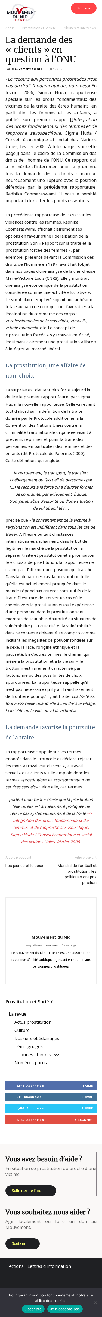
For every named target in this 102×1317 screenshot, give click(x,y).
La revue (17, 1014)
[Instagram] (39, 976)
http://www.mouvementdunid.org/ (51, 945)
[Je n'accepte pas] (95, 1302)
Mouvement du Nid (27, 69)
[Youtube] (73, 976)
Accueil (10, 28)
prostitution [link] (17, 243)
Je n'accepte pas (65, 1309)
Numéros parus (30, 1063)
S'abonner (84, 1120)
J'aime (88, 1085)
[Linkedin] (51, 976)
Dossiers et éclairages (36, 1038)
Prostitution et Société (39, 28)
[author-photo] (51, 929)
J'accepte (33, 1309)
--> (89, 813)
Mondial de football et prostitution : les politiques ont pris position (77, 874)
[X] (62, 976)
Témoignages (28, 1046)
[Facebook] (28, 976)
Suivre (87, 1097)
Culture (22, 1030)
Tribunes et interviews (79, 28)
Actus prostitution (32, 1022)
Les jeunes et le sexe (24, 865)
